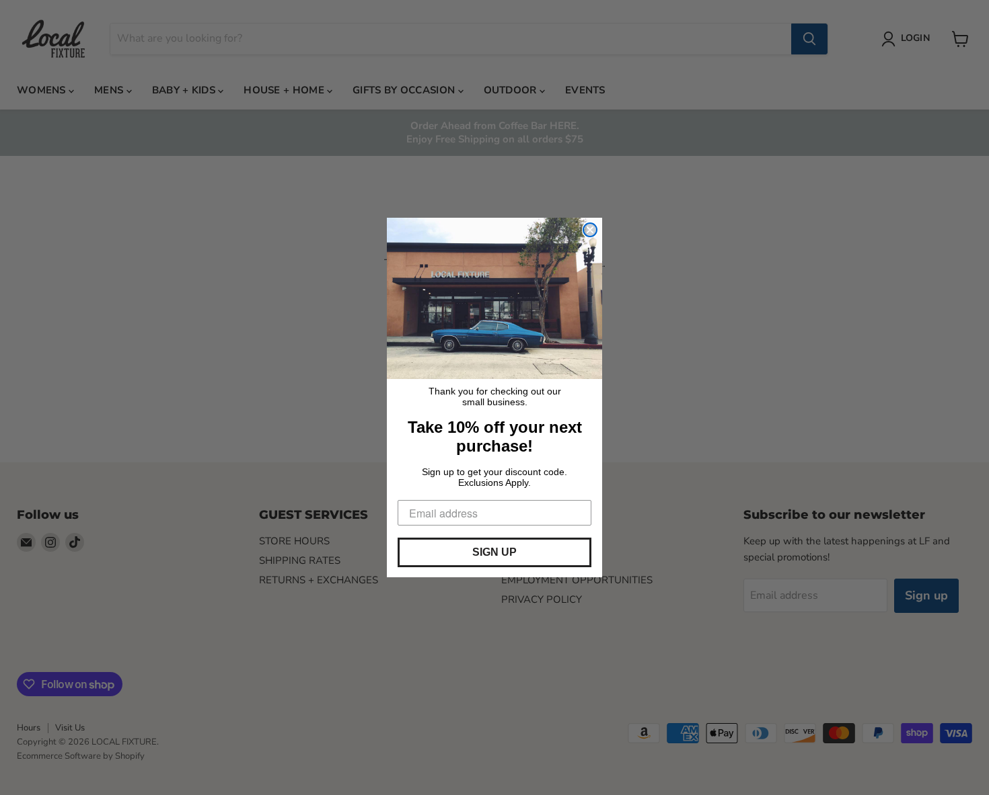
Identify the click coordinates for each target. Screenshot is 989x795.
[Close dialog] (590, 230)
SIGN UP (494, 552)
